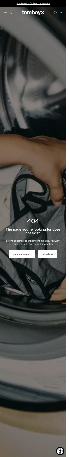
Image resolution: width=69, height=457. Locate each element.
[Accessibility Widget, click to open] (60, 451)
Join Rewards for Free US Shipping (33, 3)
